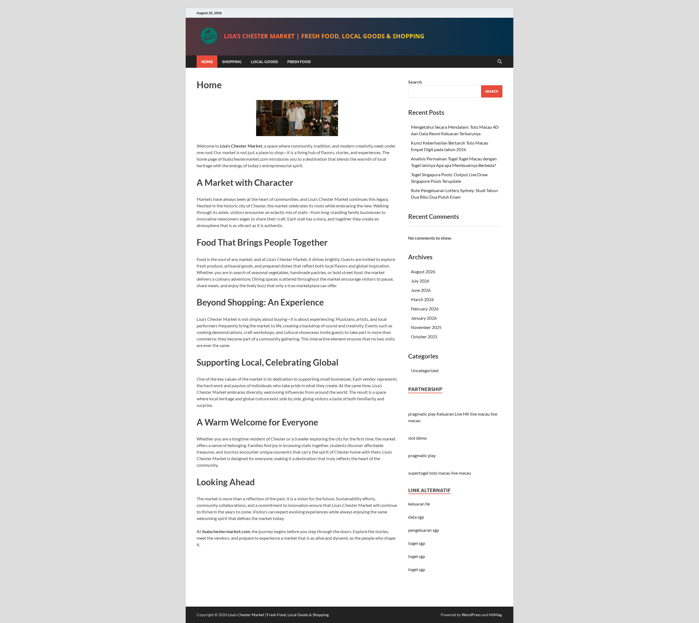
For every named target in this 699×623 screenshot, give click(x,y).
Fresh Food (299, 62)
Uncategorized (425, 370)
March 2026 (422, 299)
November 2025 (426, 327)
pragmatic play (422, 413)
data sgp (416, 516)
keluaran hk (419, 503)
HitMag (495, 614)
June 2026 (421, 290)
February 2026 (425, 308)
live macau (480, 413)
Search (415, 81)
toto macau (440, 472)
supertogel (418, 472)
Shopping (232, 62)
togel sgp (416, 569)
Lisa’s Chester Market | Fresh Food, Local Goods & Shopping (324, 36)
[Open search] (500, 61)
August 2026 (423, 271)
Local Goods (264, 62)
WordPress (471, 614)
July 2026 (420, 280)
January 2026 (424, 318)
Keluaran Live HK (453, 413)
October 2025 (424, 336)
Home (207, 62)
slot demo (417, 437)
